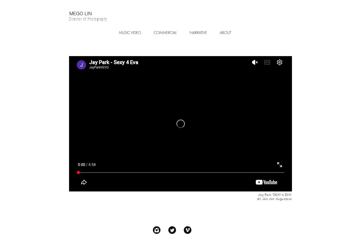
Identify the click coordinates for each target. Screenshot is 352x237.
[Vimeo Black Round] (187, 230)
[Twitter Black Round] (172, 230)
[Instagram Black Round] (157, 230)
